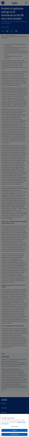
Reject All (14, 430)
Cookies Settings (14, 426)
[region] (14, 425)
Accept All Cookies (14, 434)
